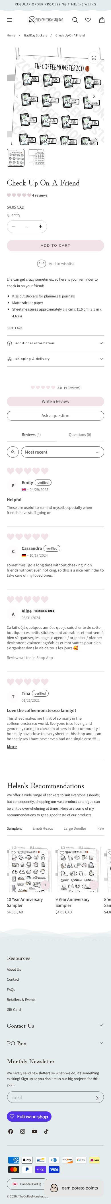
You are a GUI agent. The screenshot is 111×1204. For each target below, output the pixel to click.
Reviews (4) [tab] (31, 434)
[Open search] (13, 452)
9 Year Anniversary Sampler (72, 902)
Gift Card (14, 1009)
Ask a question (55, 416)
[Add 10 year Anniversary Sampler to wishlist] (13, 853)
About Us (14, 969)
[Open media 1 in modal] (94, 58)
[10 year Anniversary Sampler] (30, 869)
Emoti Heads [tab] (43, 828)
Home (11, 35)
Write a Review (55, 401)
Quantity (13, 214)
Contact (13, 979)
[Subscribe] (97, 1098)
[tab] (15, 158)
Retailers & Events (21, 999)
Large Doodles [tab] (75, 828)
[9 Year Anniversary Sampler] (79, 869)
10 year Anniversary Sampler (25, 902)
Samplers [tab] (14, 828)
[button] (9, 20)
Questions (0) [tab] (80, 434)
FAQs (11, 989)
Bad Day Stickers (35, 35)
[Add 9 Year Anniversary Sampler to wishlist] (62, 853)
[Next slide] (94, 96)
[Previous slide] (17, 96)
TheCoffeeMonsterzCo (33, 1196)
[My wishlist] (88, 20)
